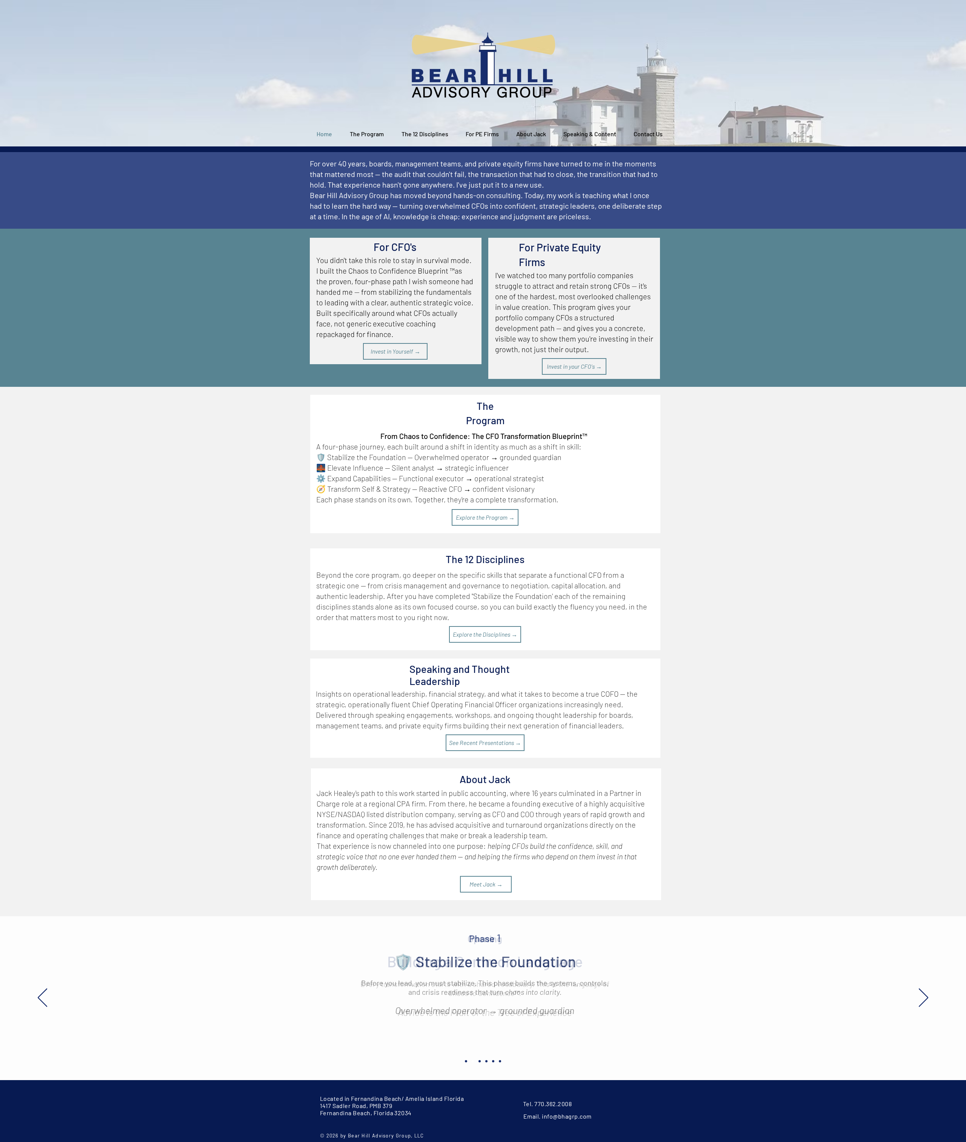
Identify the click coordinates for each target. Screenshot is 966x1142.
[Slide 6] (500, 1061)
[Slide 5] (493, 1061)
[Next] (923, 998)
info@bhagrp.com (566, 1116)
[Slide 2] (473, 1061)
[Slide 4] (486, 1061)
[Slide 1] (466, 1061)
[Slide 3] (479, 1061)
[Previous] (42, 998)
